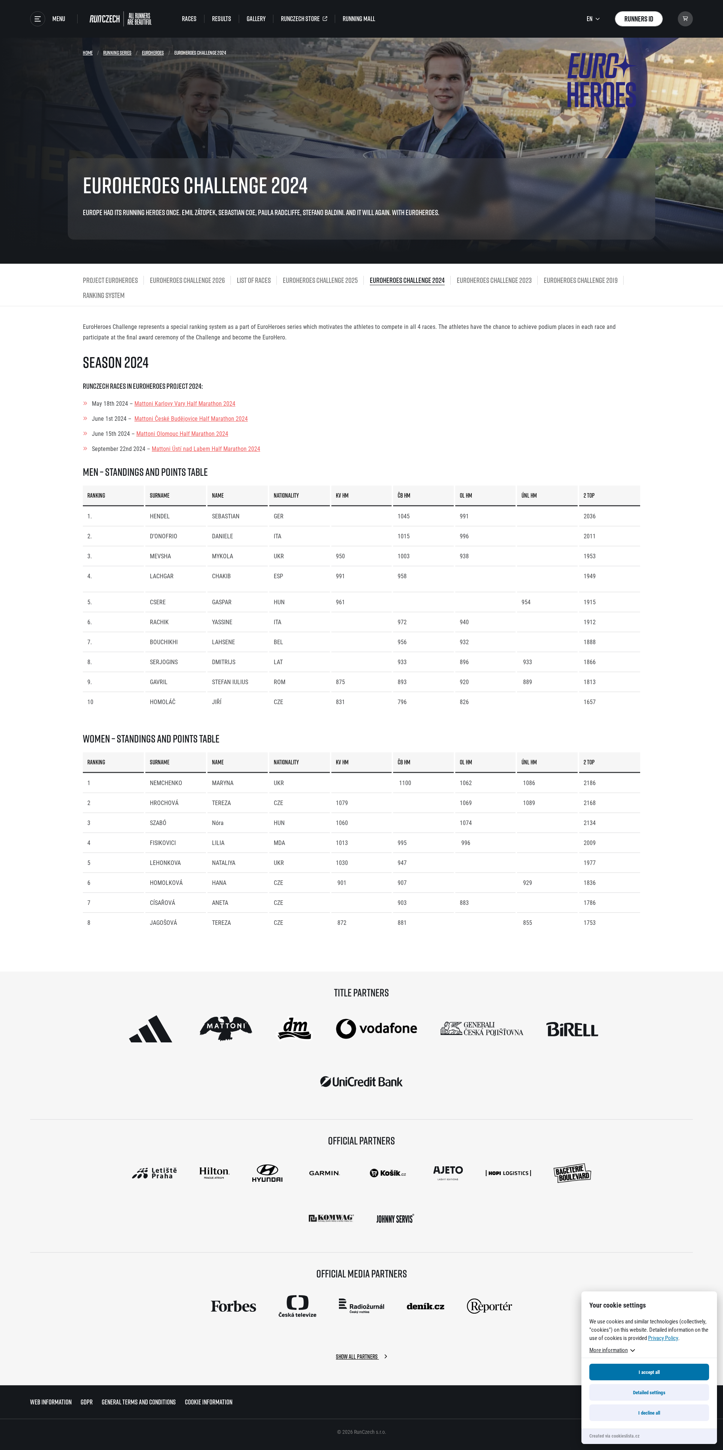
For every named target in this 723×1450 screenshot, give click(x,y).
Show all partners (357, 1356)
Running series (117, 52)
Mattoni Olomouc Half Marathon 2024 (182, 433)
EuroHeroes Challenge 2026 (187, 280)
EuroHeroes (153, 52)
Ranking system (104, 295)
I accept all (649, 1372)
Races (189, 19)
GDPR (87, 1402)
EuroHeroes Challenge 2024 (407, 280)
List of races (254, 280)
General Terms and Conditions (139, 1402)
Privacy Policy (663, 1338)
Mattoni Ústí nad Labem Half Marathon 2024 (206, 448)
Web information (51, 1402)
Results (221, 19)
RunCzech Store (300, 19)
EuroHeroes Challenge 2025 (320, 280)
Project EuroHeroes (110, 280)
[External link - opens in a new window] (151, 1028)
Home (88, 52)
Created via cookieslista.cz (614, 1436)
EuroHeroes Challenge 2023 (494, 280)
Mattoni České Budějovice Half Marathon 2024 (191, 418)
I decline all (649, 1412)
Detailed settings (649, 1392)
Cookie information (208, 1402)
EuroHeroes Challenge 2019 (581, 280)
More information (608, 1350)
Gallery (256, 19)
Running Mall (359, 19)
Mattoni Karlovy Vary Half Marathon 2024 (184, 403)
